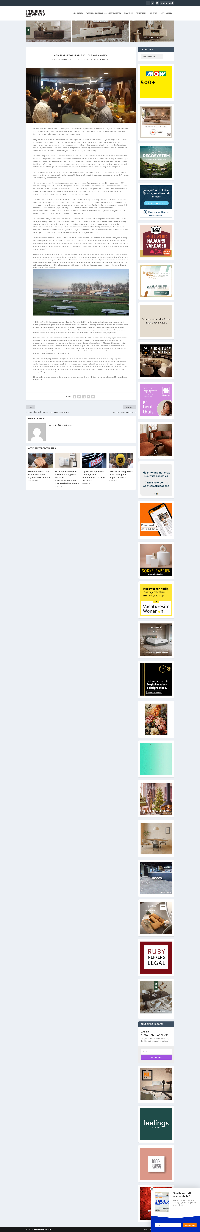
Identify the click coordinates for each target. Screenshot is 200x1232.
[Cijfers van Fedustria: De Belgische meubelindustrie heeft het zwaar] (94, 460)
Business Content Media (41, 1229)
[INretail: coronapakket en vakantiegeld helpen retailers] (121, 460)
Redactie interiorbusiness (72, 59)
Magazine (128, 13)
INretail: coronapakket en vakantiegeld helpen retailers (121, 474)
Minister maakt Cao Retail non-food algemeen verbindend (39, 474)
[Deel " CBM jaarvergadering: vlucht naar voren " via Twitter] (79, 396)
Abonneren (78, 13)
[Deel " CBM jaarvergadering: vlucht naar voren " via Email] (88, 396)
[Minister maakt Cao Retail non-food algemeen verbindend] (40, 460)
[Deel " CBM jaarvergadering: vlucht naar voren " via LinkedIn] (83, 396)
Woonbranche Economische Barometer (103, 13)
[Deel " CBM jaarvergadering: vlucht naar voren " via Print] (93, 396)
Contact (153, 13)
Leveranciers (166, 13)
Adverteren (141, 13)
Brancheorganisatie (102, 59)
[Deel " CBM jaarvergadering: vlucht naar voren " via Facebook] (74, 396)
